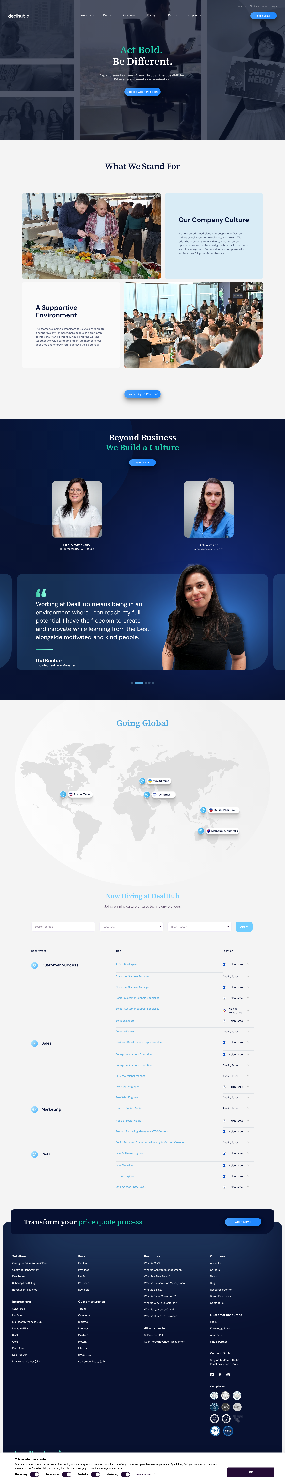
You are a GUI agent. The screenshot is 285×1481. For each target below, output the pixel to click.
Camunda (84, 1315)
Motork (82, 1341)
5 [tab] (153, 683)
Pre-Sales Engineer (127, 1086)
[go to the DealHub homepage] (19, 16)
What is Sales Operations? (160, 1296)
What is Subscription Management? (165, 1283)
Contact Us (217, 1303)
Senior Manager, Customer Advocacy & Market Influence (150, 1142)
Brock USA (84, 1355)
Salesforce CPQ (153, 1335)
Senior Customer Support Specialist (137, 998)
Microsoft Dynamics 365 (27, 1322)
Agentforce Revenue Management (164, 1341)
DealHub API (19, 1355)
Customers (129, 15)
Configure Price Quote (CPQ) (29, 1263)
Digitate (83, 1322)
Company (192, 15)
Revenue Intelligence (24, 1289)
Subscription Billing (23, 1283)
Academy (216, 1335)
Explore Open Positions (142, 92)
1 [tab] (132, 683)
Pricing (151, 15)
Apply (244, 926)
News (213, 1276)
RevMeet (83, 1270)
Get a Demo (243, 1222)
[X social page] (220, 1374)
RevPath (83, 1276)
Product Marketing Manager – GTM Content (142, 1131)
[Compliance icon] (214, 1395)
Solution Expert (125, 1020)
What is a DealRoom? (157, 1276)
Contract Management (25, 1270)
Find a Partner (218, 1341)
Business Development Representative (139, 1042)
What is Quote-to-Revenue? (161, 1316)
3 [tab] (146, 683)
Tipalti (82, 1308)
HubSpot (17, 1315)
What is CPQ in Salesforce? (160, 1303)
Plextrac (83, 1335)
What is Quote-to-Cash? (159, 1309)
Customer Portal (258, 6)
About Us (215, 1263)
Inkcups (82, 1348)
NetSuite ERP (20, 1328)
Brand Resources (220, 1296)
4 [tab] (149, 683)
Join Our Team (143, 462)
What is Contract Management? (163, 1270)
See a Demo (263, 15)
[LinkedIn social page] (212, 1374)
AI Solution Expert (126, 964)
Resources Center (221, 1289)
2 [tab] (139, 683)
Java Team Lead (125, 1165)
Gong (15, 1341)
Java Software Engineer (130, 1153)
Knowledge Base (220, 1328)
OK (251, 1472)
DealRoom (18, 1276)
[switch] (66, 1474)
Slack (15, 1335)
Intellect (83, 1328)
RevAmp (83, 1263)
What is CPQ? (152, 1263)
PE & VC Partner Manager (131, 1076)
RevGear (83, 1283)
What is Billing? (153, 1289)
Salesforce (18, 1308)
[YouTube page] (228, 1374)
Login (274, 6)
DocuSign (18, 1348)
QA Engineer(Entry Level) (131, 1187)
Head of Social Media (128, 1108)
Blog (212, 1283)
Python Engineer (125, 1176)
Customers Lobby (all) (91, 1361)
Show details (143, 1474)
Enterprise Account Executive (134, 1054)
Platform (108, 15)
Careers (215, 1270)
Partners (241, 6)
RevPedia (83, 1289)
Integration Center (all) (26, 1361)
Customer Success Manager (133, 976)
